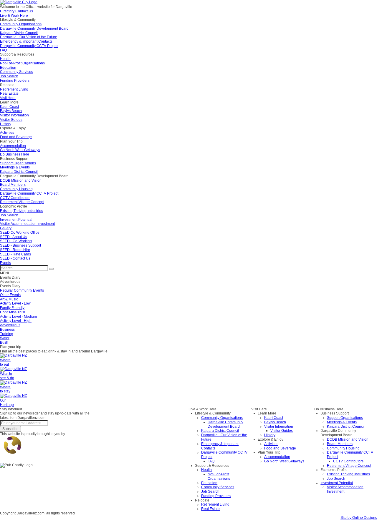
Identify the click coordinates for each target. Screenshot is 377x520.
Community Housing (343, 448)
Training (6, 334)
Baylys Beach (275, 422)
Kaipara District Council (220, 431)
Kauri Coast (273, 418)
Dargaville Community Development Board (225, 424)
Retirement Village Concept (349, 466)
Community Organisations (222, 418)
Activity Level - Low (15, 303)
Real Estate (210, 509)
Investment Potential (336, 483)
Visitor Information (278, 426)
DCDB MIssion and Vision (347, 439)
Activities (271, 444)
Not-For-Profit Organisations (219, 476)
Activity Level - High (16, 321)
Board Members (340, 444)
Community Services (217, 487)
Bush (4, 342)
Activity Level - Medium (18, 317)
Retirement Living (215, 504)
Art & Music (9, 299)
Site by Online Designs (358, 518)
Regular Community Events (22, 290)
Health (206, 470)
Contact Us (24, 11)
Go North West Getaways (284, 461)
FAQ (211, 461)
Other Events (10, 295)
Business (7, 329)
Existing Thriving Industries (348, 474)
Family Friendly (12, 308)
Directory (7, 11)
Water (4, 338)
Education (209, 483)
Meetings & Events (342, 422)
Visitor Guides (281, 431)
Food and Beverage (280, 448)
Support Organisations (345, 418)
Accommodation (277, 457)
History (269, 435)
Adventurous (10, 325)
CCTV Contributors (348, 461)
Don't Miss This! (12, 312)
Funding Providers (216, 496)
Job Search (210, 491)
